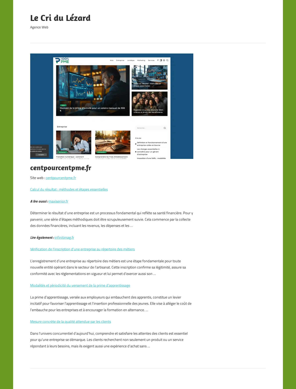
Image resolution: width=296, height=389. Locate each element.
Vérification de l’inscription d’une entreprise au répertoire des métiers (82, 249)
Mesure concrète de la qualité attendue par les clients (70, 321)
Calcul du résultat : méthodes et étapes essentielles (69, 189)
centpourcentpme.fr (61, 177)
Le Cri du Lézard (60, 17)
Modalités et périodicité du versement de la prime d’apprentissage (80, 285)
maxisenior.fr (58, 201)
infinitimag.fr (64, 237)
